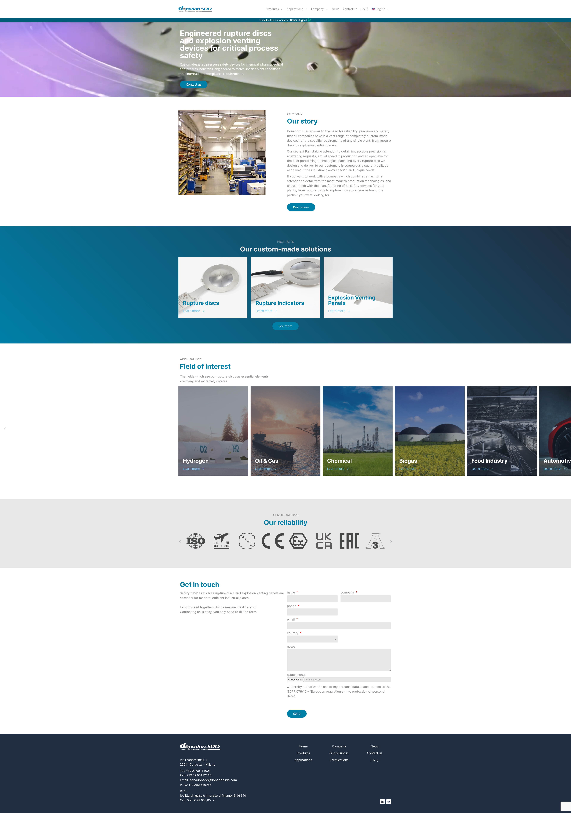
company (348, 592)
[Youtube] (388, 801)
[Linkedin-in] (382, 801)
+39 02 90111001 (198, 771)
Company (317, 9)
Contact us (350, 9)
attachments (296, 675)
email (291, 619)
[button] (5, 429)
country (293, 633)
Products (273, 9)
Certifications (339, 760)
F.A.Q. (364, 9)
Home (303, 746)
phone (292, 606)
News (335, 9)
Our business (339, 753)
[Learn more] (202, 311)
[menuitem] (381, 9)
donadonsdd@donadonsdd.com (213, 780)
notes (291, 646)
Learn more (191, 311)
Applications (295, 9)
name (291, 592)
